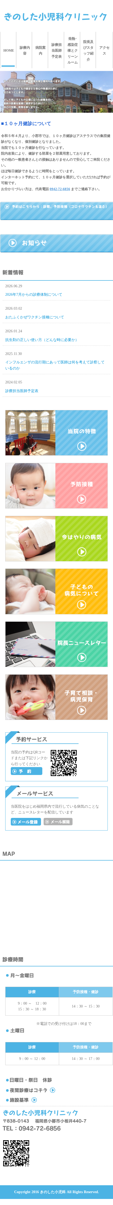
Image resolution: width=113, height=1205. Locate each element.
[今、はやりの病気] (56, 560)
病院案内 (40, 50)
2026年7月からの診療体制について (33, 295)
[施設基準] (42, 1103)
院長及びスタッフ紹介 (88, 50)
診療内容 (25, 50)
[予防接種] (56, 507)
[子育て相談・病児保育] (56, 719)
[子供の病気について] (56, 613)
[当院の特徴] (56, 454)
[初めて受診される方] (26, 774)
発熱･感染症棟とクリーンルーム (73, 50)
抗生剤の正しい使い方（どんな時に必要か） (42, 340)
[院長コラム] (56, 666)
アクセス (104, 50)
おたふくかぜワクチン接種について (34, 317)
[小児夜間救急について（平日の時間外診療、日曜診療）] (42, 1093)
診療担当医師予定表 (57, 50)
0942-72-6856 (60, 189)
